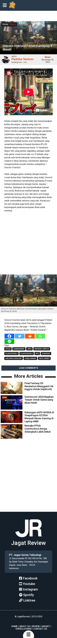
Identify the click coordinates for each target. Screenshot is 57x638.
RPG (37, 354)
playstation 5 (26, 354)
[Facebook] (9, 336)
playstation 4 (11, 354)
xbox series (44, 358)
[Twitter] (19, 336)
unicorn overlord (13, 358)
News (13, 24)
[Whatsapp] (40, 336)
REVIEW (36, 626)
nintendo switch (41, 349)
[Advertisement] (28, 243)
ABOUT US (24, 626)
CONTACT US (40, 629)
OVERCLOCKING (23, 629)
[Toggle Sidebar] (5, 5)
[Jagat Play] (12, 5)
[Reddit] (30, 336)
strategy (46, 354)
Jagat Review (28, 543)
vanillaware (30, 358)
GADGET (45, 626)
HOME (14, 626)
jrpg (29, 349)
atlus (8, 349)
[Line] (9, 341)
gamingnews (18, 349)
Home (5, 24)
